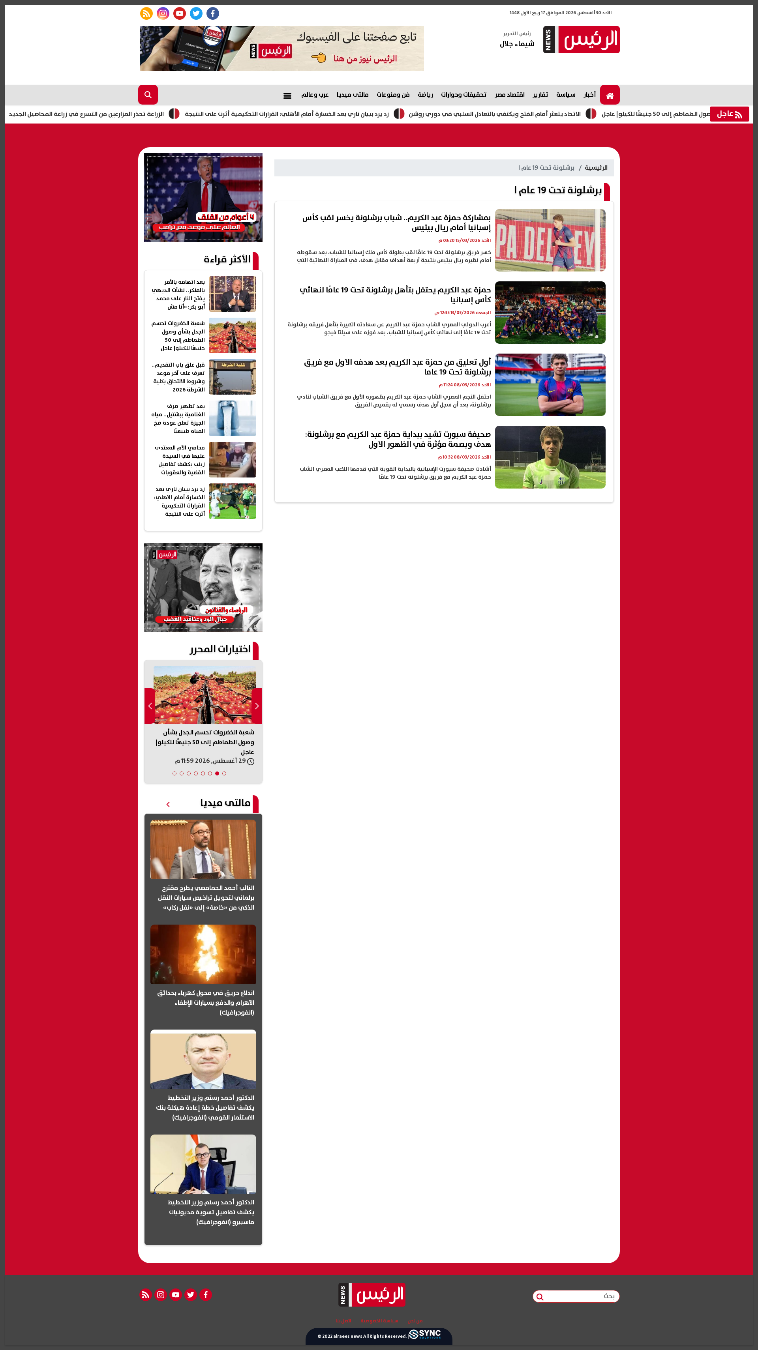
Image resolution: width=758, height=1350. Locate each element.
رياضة (425, 95)
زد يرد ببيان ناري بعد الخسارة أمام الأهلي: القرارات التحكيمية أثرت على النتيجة (335, 114)
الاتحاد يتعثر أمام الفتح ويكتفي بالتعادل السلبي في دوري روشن (542, 114)
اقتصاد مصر (510, 95)
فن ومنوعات (393, 95)
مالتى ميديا (353, 95)
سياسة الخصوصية (379, 1321)
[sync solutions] (425, 1336)
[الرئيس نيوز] (580, 40)
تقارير (540, 95)
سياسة (566, 95)
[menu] (287, 95)
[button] (224, 773)
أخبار (590, 95)
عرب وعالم (315, 95)
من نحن (415, 1321)
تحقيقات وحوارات (464, 95)
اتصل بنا (343, 1321)
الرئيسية (596, 168)
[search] (148, 95)
